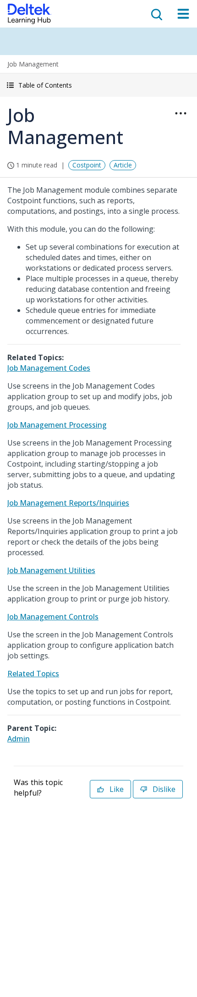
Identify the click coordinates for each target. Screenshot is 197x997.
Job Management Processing (57, 425)
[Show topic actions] (180, 113)
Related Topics (33, 673)
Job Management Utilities (51, 570)
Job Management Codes (48, 368)
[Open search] (156, 14)
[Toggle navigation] (183, 14)
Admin (18, 739)
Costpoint (86, 165)
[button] (98, 85)
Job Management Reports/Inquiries (68, 503)
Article (123, 165)
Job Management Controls (52, 617)
